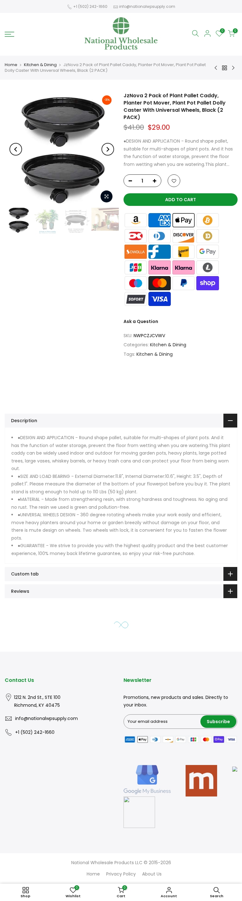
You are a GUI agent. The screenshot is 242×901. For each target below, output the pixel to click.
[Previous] (15, 149)
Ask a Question (141, 322)
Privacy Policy (121, 874)
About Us (152, 874)
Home (11, 65)
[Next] (107, 149)
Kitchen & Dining (40, 65)
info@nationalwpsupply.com (147, 6)
